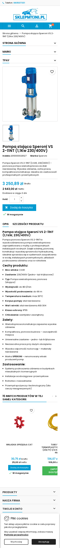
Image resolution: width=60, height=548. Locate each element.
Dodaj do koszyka (19, 207)
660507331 (19, 2)
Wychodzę (16, 541)
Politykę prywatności (16, 534)
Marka (34, 155)
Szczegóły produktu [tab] (28, 224)
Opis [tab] (5, 224)
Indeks (6, 155)
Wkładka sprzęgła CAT (19, 444)
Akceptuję (43, 541)
